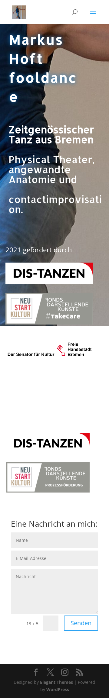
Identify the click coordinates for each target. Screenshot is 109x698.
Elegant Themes (56, 682)
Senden (81, 623)
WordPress (57, 689)
